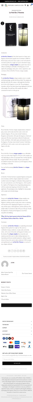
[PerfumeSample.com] (13, 5)
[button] (2, 5)
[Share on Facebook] (12, 251)
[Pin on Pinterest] (21, 251)
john (22, 17)
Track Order (17, 375)
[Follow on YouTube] (12, 338)
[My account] (28, 5)
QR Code (24, 375)
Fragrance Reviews (16, 10)
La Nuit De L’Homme (6, 56)
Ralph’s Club (4, 296)
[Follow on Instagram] (6, 338)
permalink (27, 256)
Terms (21, 390)
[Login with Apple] (16, 305)
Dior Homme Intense (27, 273)
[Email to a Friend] (18, 251)
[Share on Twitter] (15, 251)
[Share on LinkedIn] (23, 251)
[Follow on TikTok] (9, 338)
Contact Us (15, 392)
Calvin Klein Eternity (6, 290)
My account (10, 375)
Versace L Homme (5, 287)
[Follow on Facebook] (4, 338)
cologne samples (14, 64)
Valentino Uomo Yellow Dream (8, 293)
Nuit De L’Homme (18, 167)
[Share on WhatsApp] (9, 251)
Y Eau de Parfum (5, 299)
